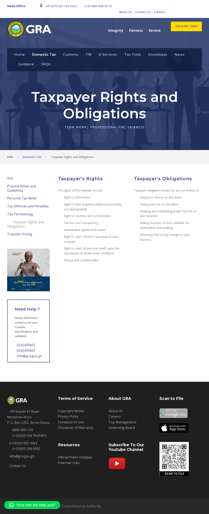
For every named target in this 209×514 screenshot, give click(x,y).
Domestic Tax (44, 55)
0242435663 (26, 350)
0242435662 (26, 345)
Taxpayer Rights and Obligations (25, 224)
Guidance (26, 64)
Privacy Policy (68, 416)
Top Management (122, 422)
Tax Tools (132, 55)
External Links (69, 463)
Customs (70, 55)
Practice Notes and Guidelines (21, 188)
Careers (159, 12)
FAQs (45, 64)
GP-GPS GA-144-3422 (61, 6)
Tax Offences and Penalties (28, 206)
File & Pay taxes (186, 26)
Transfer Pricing (19, 234)
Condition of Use (71, 422)
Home (19, 55)
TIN (89, 55)
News (180, 55)
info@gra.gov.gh (29, 356)
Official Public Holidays (75, 457)
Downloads (157, 55)
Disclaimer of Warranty (75, 427)
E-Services (108, 55)
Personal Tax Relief (22, 198)
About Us (125, 12)
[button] (32, 505)
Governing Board (122, 427)
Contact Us (143, 12)
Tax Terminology (20, 214)
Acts (10, 178)
